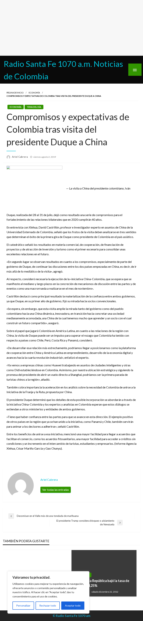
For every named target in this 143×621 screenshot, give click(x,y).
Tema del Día (34, 107)
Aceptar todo (73, 605)
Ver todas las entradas (55, 489)
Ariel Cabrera (20, 156)
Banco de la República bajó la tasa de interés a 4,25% (101, 583)
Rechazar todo (47, 605)
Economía (34, 92)
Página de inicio (15, 92)
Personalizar (23, 605)
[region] (48, 592)
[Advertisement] (71, 28)
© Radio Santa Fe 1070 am (71, 616)
